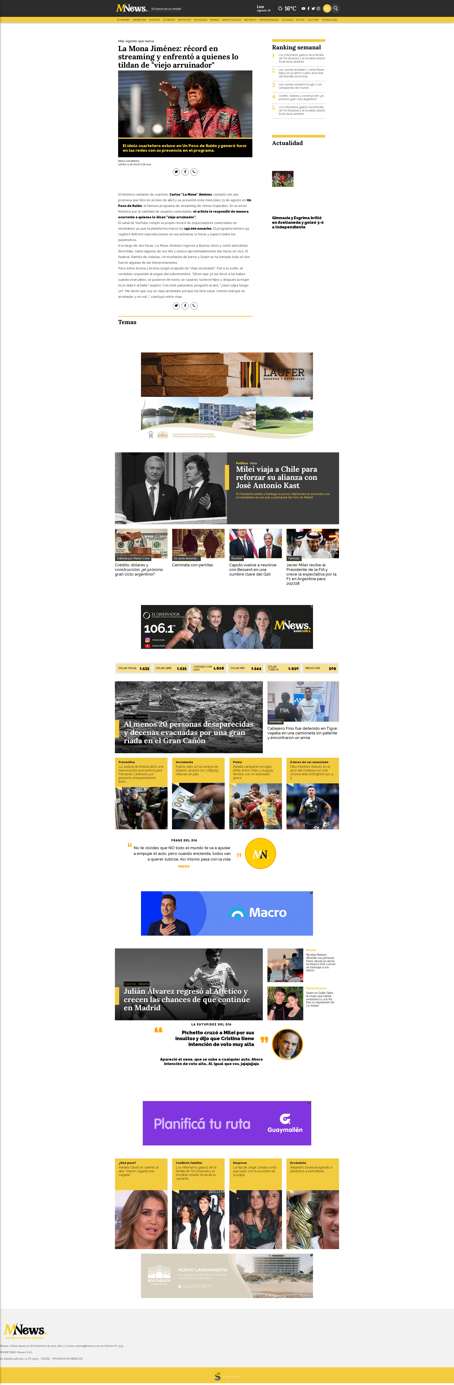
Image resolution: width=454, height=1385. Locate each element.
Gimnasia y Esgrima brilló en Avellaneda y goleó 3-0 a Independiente (298, 222)
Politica (154, 19)
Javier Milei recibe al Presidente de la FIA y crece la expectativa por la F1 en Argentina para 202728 (311, 574)
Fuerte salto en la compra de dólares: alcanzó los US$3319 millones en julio (197, 770)
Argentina (139, 19)
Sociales (287, 19)
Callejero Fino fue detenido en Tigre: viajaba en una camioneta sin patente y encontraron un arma (302, 733)
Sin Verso (250, 19)
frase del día (184, 840)
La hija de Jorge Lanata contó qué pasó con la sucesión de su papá (255, 1171)
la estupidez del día (211, 1024)
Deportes (184, 19)
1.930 (293, 668)
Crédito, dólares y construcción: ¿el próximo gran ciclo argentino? (301, 97)
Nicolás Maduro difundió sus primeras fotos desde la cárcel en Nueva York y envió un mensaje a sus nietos (321, 962)
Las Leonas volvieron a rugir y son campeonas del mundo (300, 86)
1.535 (144, 668)
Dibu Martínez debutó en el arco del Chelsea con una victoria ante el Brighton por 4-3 (312, 772)
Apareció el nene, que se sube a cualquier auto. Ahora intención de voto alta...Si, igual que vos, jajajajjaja (211, 1061)
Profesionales (269, 19)
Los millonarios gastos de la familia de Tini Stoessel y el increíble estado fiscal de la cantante (302, 58)
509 (332, 668)
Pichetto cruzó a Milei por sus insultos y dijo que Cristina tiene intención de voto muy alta (214, 1038)
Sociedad (169, 19)
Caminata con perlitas (192, 565)
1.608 (219, 668)
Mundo (214, 19)
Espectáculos (231, 19)
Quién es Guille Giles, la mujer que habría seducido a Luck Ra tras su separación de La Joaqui (320, 999)
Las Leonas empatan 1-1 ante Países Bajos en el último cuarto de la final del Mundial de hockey (301, 73)
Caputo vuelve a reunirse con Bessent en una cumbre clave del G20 (252, 569)
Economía (123, 19)
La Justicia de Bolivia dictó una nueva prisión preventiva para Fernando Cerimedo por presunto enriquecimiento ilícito (141, 774)
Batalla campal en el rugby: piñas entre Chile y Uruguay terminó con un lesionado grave (253, 772)
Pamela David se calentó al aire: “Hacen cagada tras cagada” (138, 1171)
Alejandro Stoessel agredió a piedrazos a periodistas (311, 1169)
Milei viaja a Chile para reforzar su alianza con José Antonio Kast (276, 477)
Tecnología (329, 19)
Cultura (313, 19)
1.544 (256, 668)
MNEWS (184, 866)
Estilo (300, 19)
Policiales (200, 19)
